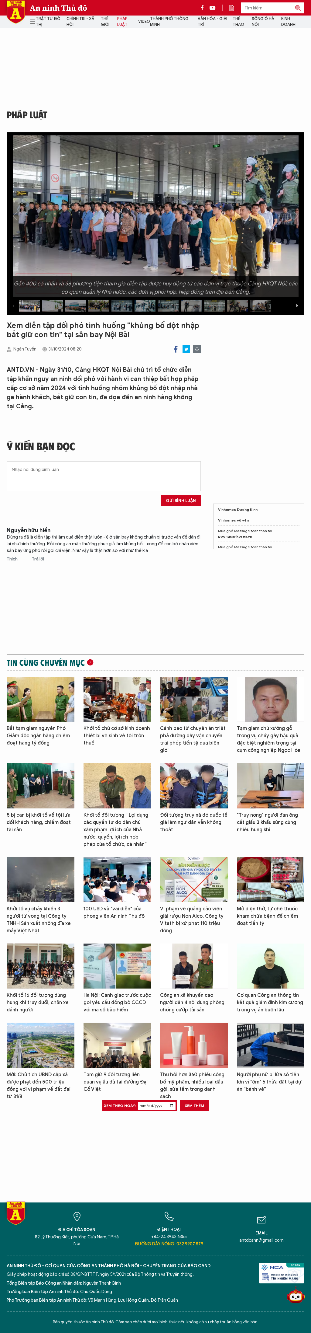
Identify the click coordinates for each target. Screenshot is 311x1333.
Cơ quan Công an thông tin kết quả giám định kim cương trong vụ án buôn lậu (270, 1002)
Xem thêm (194, 1105)
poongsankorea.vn (235, 536)
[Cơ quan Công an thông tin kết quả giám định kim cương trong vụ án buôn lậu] (271, 966)
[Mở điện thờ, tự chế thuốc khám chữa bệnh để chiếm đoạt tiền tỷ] (271, 879)
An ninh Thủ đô (58, 8)
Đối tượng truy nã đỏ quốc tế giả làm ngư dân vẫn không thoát (193, 822)
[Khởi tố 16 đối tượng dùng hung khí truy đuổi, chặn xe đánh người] (40, 966)
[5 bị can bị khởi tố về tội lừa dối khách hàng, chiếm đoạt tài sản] (40, 785)
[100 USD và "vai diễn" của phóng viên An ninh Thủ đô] (117, 879)
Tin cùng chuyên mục (46, 662)
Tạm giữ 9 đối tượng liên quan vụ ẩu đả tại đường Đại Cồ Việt (116, 1082)
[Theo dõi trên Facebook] (204, 8)
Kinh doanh (288, 21)
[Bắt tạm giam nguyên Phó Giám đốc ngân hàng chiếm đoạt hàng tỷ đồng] (40, 699)
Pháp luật (122, 21)
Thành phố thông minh (169, 21)
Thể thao (238, 21)
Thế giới (105, 21)
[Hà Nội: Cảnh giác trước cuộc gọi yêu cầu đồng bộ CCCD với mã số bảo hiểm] (117, 966)
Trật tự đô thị (48, 21)
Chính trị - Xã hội (80, 21)
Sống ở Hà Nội (263, 21)
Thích (13, 559)
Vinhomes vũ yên (233, 520)
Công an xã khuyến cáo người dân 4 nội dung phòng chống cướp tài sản (192, 1002)
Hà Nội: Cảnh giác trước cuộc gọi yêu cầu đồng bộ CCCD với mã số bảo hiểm (117, 1002)
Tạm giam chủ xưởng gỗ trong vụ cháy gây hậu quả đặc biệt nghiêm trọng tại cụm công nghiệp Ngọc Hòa (268, 739)
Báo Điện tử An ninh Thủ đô (15, 12)
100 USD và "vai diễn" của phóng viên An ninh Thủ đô (114, 912)
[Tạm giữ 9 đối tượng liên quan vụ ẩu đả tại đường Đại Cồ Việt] (117, 1045)
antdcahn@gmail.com (261, 1240)
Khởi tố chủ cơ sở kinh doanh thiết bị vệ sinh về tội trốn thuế (117, 735)
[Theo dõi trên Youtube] (212, 8)
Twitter (186, 349)
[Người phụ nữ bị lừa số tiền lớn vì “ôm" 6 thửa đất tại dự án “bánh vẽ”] (271, 1045)
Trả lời (38, 559)
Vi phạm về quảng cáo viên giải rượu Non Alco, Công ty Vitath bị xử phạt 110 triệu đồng (192, 920)
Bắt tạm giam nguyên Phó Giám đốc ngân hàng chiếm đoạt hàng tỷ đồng (38, 735)
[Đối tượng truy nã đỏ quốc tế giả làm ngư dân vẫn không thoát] (194, 785)
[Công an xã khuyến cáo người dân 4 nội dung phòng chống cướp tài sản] (194, 966)
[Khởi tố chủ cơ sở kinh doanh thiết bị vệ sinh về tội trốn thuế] (117, 699)
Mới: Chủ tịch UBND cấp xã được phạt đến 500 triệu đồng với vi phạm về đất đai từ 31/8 (38, 1086)
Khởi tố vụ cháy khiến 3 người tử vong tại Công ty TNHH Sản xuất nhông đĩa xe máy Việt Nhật (39, 920)
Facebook (175, 349)
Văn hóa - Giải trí (212, 21)
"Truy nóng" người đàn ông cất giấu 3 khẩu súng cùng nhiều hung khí (267, 822)
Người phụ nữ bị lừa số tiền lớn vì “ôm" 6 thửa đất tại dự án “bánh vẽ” (269, 1082)
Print (197, 349)
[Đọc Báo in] (235, 8)
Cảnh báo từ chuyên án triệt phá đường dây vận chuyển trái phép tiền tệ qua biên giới (193, 739)
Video (144, 21)
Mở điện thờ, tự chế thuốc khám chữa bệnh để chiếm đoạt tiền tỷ (267, 916)
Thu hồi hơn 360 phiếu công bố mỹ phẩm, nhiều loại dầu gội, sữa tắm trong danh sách (192, 1086)
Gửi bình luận (181, 500)
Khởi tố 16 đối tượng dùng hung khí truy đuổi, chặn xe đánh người (38, 1002)
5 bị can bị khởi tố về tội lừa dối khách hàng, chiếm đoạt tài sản (39, 822)
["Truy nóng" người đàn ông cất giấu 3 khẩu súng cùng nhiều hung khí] (271, 785)
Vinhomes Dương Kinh (238, 509)
